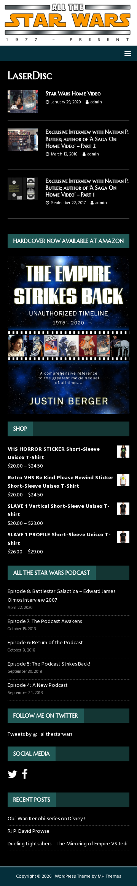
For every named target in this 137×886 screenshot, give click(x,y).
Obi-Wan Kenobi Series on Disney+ (47, 819)
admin (96, 102)
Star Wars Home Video (73, 93)
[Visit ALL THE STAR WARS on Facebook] (25, 776)
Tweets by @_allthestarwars (40, 734)
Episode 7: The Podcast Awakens (45, 621)
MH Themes (109, 876)
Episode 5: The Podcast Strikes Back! (49, 664)
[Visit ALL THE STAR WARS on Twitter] (13, 776)
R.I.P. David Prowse (28, 831)
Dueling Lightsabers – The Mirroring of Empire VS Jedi (67, 844)
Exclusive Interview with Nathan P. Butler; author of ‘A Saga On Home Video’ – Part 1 (87, 188)
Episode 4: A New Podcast (38, 685)
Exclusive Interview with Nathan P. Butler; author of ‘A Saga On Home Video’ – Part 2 (87, 138)
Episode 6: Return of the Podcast (45, 643)
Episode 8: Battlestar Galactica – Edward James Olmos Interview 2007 (61, 595)
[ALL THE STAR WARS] (68, 41)
